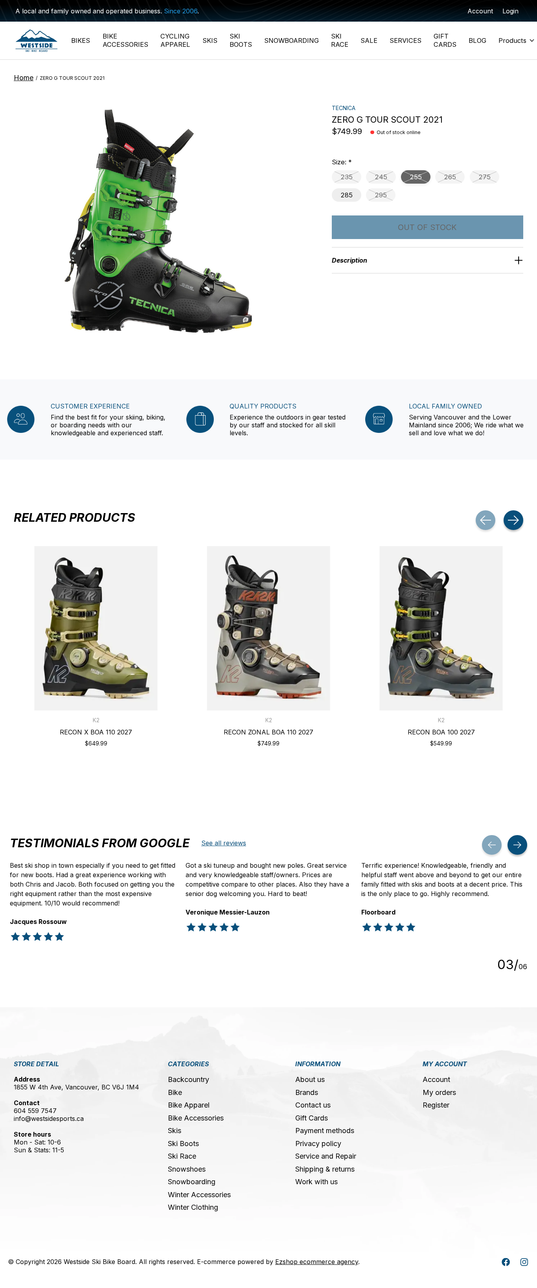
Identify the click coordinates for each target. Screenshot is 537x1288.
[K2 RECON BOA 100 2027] (441, 628)
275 (484, 177)
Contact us (313, 1105)
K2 (96, 720)
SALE (368, 40)
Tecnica (343, 108)
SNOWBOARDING (291, 40)
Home (23, 78)
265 (450, 177)
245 (381, 177)
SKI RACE (339, 40)
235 (346, 177)
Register (436, 1105)
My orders (439, 1092)
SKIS (209, 40)
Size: (342, 162)
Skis (174, 1130)
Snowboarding (191, 1182)
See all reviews (223, 843)
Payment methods (324, 1130)
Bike (175, 1092)
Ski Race (182, 1156)
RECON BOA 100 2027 (441, 732)
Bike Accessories (196, 1118)
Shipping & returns (325, 1169)
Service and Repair (325, 1156)
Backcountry (188, 1079)
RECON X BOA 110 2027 (96, 732)
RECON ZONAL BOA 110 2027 (268, 732)
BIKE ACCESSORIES (125, 40)
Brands (306, 1092)
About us (310, 1079)
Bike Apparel (189, 1105)
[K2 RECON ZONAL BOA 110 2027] (268, 628)
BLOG (477, 40)
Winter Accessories (199, 1194)
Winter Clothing (193, 1207)
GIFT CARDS (445, 40)
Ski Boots (183, 1143)
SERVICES (405, 40)
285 (346, 195)
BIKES (80, 40)
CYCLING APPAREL (175, 40)
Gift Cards (311, 1118)
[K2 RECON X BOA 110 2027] (96, 628)
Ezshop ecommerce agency (316, 1262)
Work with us (316, 1182)
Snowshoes (187, 1169)
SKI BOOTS (241, 40)
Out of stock (427, 227)
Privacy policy (318, 1143)
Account (436, 1079)
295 (381, 195)
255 (416, 177)
